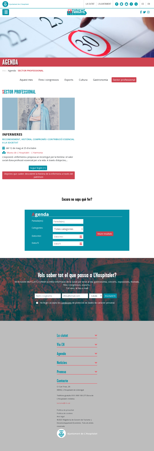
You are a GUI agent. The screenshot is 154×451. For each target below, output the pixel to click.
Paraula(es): (37, 220)
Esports (69, 79)
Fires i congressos (48, 79)
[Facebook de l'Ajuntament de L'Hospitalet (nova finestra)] (130, 4)
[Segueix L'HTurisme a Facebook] (141, 12)
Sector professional (124, 79)
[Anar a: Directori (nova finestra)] (121, 4)
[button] (77, 335)
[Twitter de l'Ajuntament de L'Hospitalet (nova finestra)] (135, 4)
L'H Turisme (77, 12)
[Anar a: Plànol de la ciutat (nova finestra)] (117, 4)
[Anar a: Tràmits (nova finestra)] (125, 4)
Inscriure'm (110, 295)
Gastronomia (100, 79)
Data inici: (36, 235)
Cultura (83, 79)
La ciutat (90, 4)
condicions (66, 302)
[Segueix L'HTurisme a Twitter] (144, 12)
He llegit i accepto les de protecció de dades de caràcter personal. (77, 302)
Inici (4, 70)
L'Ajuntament (104, 4)
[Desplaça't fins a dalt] (150, 402)
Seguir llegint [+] (38, 167)
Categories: (37, 227)
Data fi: (35, 242)
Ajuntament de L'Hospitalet (15, 4)
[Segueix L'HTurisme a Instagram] (148, 12)
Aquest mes (26, 79)
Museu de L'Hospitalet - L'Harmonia (25, 152)
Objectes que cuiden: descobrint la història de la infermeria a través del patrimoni (38, 175)
